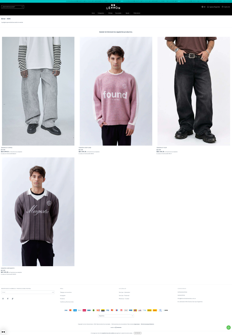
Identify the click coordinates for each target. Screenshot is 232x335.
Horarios (62, 298)
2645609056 (181, 295)
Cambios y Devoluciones (67, 302)
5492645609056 (182, 292)
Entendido (137, 333)
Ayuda (127, 13)
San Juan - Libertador (124, 292)
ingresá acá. (137, 324)
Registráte (217, 7)
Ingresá (211, 7)
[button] (3, 332)
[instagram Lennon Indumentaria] (3, 298)
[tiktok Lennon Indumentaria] (12, 298)
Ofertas (110, 13)
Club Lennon (136, 13)
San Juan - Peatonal (124, 295)
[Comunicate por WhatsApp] (229, 327)
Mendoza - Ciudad (124, 298)
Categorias (101, 13)
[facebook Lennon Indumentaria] (8, 298)
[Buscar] (22, 6)
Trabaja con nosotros (66, 292)
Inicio (93, 13)
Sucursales (118, 13)
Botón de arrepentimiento (147, 324)
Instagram (62, 295)
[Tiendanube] (116, 327)
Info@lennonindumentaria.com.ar (187, 298)
